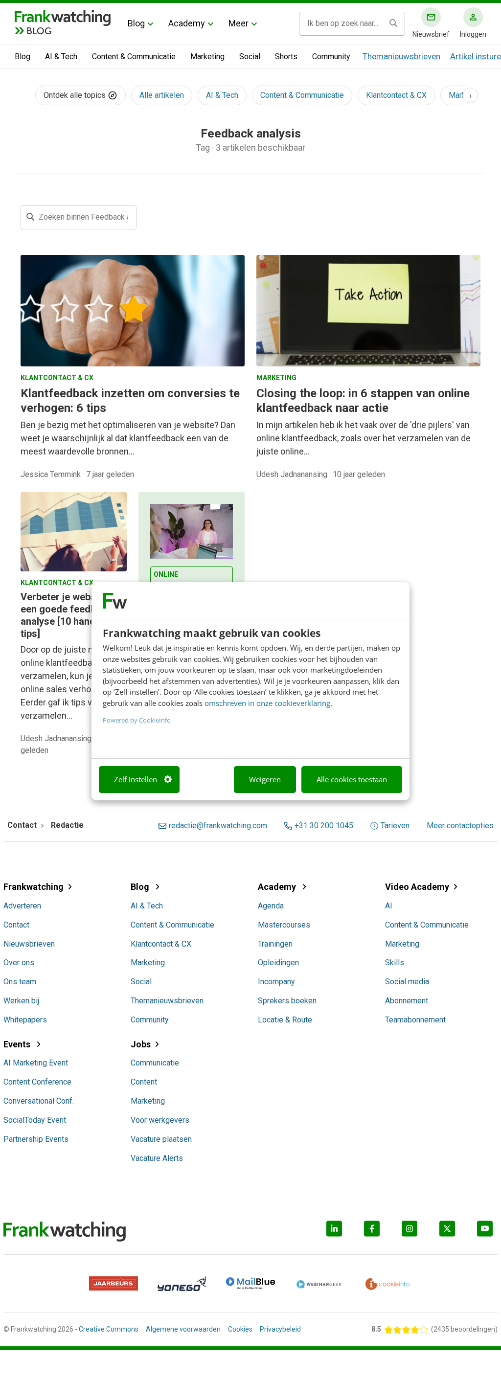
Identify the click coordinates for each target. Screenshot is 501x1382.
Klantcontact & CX (396, 95)
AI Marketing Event (35, 1062)
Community (331, 56)
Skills (394, 962)
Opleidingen (278, 962)
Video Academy (417, 887)
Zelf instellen (135, 779)
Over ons (18, 962)
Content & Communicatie (134, 56)
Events (17, 1044)
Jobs (141, 1044)
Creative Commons (108, 1329)
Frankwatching (33, 887)
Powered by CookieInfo (137, 720)
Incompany (276, 981)
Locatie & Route (285, 1019)
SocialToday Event (34, 1120)
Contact (16, 924)
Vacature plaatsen (161, 1139)
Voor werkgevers (160, 1120)
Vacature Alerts (157, 1158)
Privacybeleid (280, 1329)
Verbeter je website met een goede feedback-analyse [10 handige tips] (74, 615)
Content (144, 1082)
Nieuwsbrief (431, 34)
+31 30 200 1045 (324, 826)
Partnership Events (35, 1139)
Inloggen (473, 34)
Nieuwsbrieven (29, 944)
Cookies (240, 1329)
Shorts (286, 56)
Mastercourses (284, 924)
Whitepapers (25, 1019)
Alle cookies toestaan (352, 779)
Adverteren (22, 905)
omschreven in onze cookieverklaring (267, 703)
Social (249, 56)
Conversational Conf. (38, 1101)
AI (388, 905)
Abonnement (406, 1000)
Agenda (271, 905)
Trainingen (275, 944)
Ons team (19, 981)
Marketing (207, 56)
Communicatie (155, 1062)
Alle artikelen (161, 95)
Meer (238, 23)
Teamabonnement (415, 1019)
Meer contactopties (460, 826)
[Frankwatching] (63, 17)
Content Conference (37, 1082)
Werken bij (21, 1000)
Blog (136, 23)
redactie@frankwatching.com (218, 826)
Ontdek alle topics (76, 95)
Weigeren (265, 779)
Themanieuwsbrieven (401, 56)
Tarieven (395, 826)
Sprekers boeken (287, 1000)
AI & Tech (61, 56)
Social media (407, 981)
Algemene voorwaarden (183, 1329)
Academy (186, 23)
